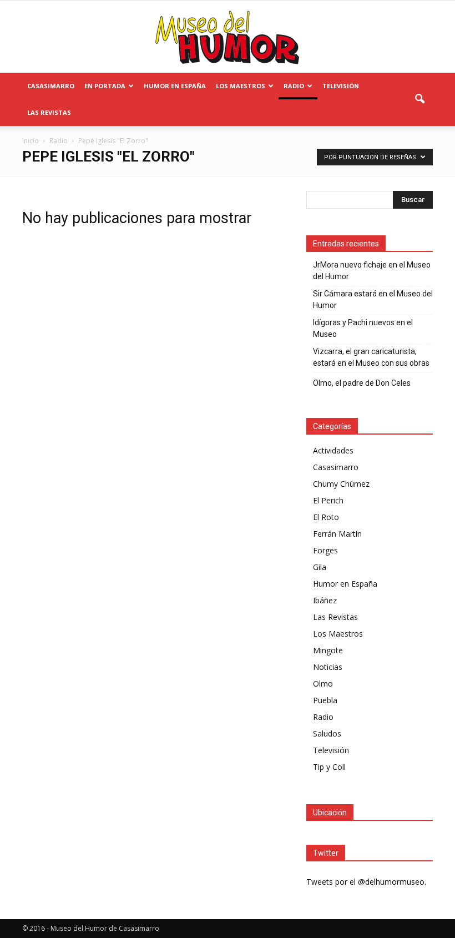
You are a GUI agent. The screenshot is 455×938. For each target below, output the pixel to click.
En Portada (104, 86)
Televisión (340, 86)
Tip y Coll (329, 767)
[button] (419, 99)
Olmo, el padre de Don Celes (362, 383)
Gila (319, 567)
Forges (325, 550)
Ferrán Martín (337, 533)
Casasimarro (50, 86)
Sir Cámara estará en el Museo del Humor (373, 299)
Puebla (325, 700)
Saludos (327, 733)
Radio (294, 86)
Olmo (323, 683)
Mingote (328, 650)
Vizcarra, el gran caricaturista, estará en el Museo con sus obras (371, 357)
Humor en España (175, 86)
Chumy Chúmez (341, 483)
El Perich (328, 500)
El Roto (326, 517)
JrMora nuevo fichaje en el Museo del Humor (372, 270)
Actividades (333, 450)
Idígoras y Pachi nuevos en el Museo (363, 328)
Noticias (327, 667)
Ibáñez (325, 600)
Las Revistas (49, 112)
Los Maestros (240, 86)
